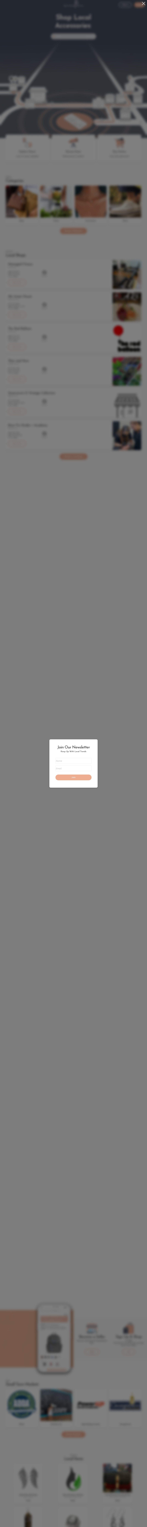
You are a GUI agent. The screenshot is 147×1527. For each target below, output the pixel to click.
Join (73, 777)
